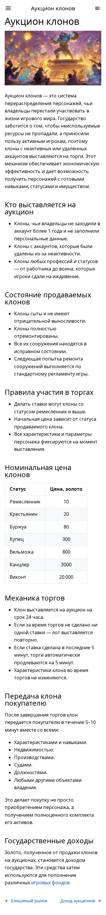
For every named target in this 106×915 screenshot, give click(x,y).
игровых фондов (50, 882)
